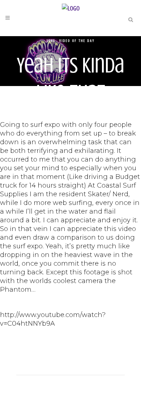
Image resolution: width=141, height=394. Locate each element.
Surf (51, 41)
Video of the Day (77, 41)
